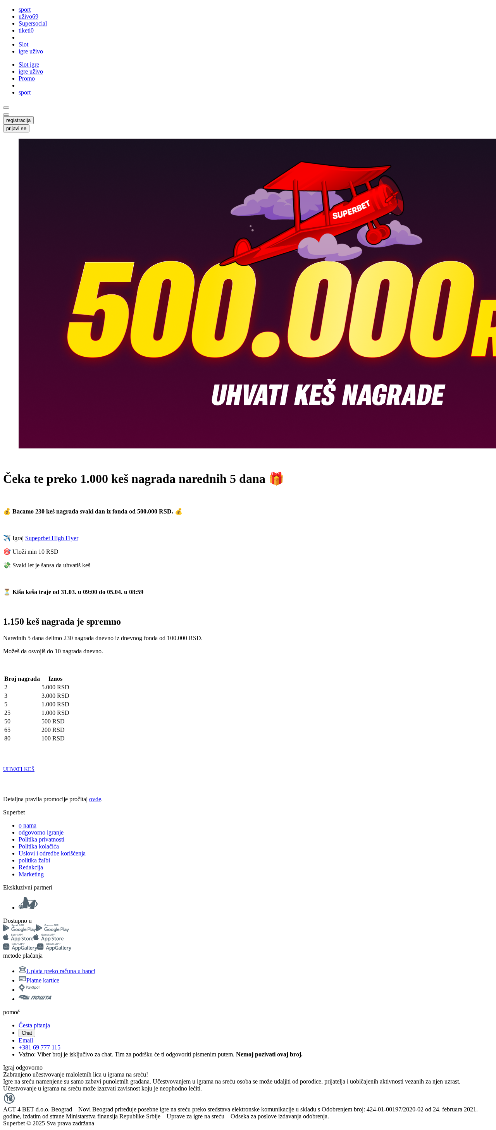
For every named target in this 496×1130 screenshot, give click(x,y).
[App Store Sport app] (18, 939)
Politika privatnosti (41, 839)
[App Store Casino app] (48, 939)
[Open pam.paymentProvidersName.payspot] (29, 989)
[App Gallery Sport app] (20, 948)
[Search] (6, 107)
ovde (95, 799)
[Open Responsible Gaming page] (9, 1102)
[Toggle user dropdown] (6, 114)
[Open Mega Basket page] (28, 907)
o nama (27, 825)
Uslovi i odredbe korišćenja (52, 853)
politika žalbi (34, 860)
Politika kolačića (39, 846)
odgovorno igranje (41, 832)
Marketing (31, 874)
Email (26, 1040)
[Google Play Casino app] (52, 930)
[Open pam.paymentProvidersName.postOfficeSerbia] (35, 999)
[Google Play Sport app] (19, 930)
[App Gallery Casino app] (54, 948)
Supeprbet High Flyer (51, 538)
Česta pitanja (34, 1025)
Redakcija (31, 867)
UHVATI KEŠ (18, 769)
